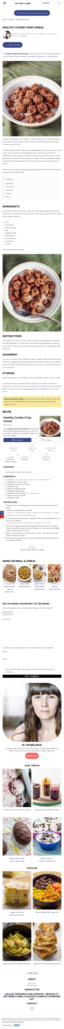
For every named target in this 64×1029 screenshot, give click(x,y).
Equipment (9, 190)
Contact (32, 1007)
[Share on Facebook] (2, 513)
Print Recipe (18, 440)
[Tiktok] (41, 1020)
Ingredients (9, 183)
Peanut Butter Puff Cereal (30, 169)
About (32, 1009)
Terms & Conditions (32, 985)
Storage (8, 193)
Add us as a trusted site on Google (33, 13)
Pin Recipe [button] (47, 440)
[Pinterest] (22, 1020)
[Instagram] (28, 1020)
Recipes (11, 19)
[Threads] (35, 1020)
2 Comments (23, 35)
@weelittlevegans (31, 389)
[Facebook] (9, 1020)
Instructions (9, 187)
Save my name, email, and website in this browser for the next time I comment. (30, 670)
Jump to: (10, 179)
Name (5, 651)
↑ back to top (32, 973)
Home (5, 19)
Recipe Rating (8, 612)
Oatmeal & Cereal (22, 19)
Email (5, 659)
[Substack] (54, 1020)
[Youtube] (16, 1020)
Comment (7, 619)
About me (31, 756)
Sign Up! (9, 994)
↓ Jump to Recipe (12, 45)
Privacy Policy (32, 983)
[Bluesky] (47, 1020)
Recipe (7, 197)
